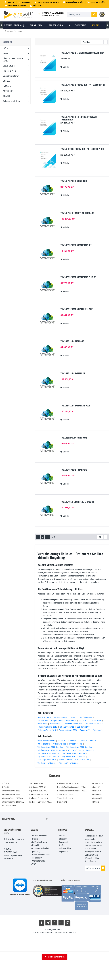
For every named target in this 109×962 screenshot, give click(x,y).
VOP (34, 864)
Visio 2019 (96, 791)
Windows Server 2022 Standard (79, 747)
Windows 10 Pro (82, 760)
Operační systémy (11, 76)
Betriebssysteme (60, 717)
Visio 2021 (96, 787)
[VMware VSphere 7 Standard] (47, 479)
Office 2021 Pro (59, 744)
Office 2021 (96, 720)
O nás (61, 845)
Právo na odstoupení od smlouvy (40, 856)
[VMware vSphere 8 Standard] (47, 191)
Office (5, 48)
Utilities (6, 81)
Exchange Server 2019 (46, 730)
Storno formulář (38, 861)
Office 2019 (42, 724)
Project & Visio (9, 71)
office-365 (63, 839)
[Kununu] (61, 923)
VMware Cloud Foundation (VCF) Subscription (82, 149)
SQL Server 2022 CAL (38, 787)
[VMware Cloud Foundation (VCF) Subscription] (47, 159)
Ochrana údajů (65, 848)
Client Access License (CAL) (13, 59)
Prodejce (35, 839)
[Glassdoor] (54, 923)
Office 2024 (84, 720)
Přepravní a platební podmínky (40, 850)
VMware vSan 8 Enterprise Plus (75, 405)
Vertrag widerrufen (56, 957)
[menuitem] (96, 2)
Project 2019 (97, 783)
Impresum (63, 851)
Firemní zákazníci (39, 836)
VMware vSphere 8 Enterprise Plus (76, 309)
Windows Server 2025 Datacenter (51, 750)
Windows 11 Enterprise (46, 763)
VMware (7, 86)
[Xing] (48, 923)
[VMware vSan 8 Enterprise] (47, 383)
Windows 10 (98, 730)
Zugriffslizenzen (85, 717)
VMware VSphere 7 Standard (73, 469)
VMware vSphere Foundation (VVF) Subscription (83, 84)
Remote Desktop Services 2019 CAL (72, 791)
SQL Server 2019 (84, 727)
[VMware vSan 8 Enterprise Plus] (47, 415)
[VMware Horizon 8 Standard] (47, 447)
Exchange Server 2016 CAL (68, 783)
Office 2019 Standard (87, 741)
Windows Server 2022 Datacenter (81, 750)
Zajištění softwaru (39, 842)
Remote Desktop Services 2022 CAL (72, 787)
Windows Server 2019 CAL (13, 802)
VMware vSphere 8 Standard (73, 181)
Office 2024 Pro (43, 744)
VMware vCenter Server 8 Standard (77, 213)
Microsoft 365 (56, 724)
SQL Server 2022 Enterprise (73, 753)
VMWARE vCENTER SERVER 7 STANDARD (77, 501)
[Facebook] (41, 923)
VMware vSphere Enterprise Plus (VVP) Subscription (78, 118)
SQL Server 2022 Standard (48, 753)
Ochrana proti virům (11, 101)
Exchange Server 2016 (68, 730)
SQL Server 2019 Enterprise (73, 757)
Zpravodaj (63, 842)
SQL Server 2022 (67, 727)
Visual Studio (9, 66)
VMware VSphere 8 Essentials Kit (75, 245)
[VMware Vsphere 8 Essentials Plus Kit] (47, 287)
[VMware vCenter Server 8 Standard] (47, 223)
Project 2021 (62, 802)
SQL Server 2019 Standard (48, 757)
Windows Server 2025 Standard (50, 747)
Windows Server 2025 (73, 724)
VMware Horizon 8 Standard (73, 437)
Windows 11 (85, 730)
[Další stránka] (42, 537)
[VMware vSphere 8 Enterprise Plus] (47, 319)
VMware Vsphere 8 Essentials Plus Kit (78, 277)
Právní (61, 836)
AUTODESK (8, 91)
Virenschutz (71, 720)
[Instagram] (67, 923)
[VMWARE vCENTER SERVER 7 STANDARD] (47, 511)
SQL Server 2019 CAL (38, 791)
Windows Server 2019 (48, 727)
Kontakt (35, 845)
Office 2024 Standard (46, 741)
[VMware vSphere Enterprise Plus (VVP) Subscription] (47, 126)
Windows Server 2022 (94, 724)
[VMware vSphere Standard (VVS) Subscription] (47, 62)
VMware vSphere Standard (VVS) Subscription (82, 52)
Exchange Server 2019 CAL (40, 802)
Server (6, 53)
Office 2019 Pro (75, 744)
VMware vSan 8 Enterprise (72, 373)
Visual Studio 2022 (65, 794)
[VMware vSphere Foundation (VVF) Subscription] (47, 94)
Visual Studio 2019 (65, 798)
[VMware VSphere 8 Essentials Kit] (47, 255)
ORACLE (6, 96)
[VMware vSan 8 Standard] (47, 351)
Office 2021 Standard (67, 741)
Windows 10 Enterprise (68, 763)
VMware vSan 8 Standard (72, 341)
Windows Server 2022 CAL (13, 798)
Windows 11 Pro (65, 760)
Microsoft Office (44, 717)
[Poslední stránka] (47, 537)
